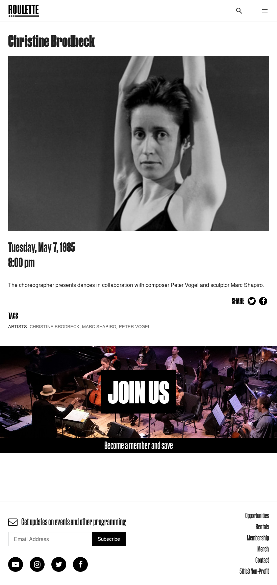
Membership (258, 537)
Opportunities (257, 515)
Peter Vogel (134, 326)
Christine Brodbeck (54, 326)
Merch (263, 548)
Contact (262, 560)
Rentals (262, 526)
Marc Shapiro (99, 326)
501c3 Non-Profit (254, 571)
